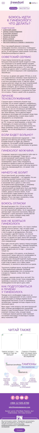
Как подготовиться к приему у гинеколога (18, 42)
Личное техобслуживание (12, 31)
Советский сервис (9, 30)
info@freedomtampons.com (19, 407)
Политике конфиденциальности (13, 424)
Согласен (19, 430)
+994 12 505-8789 (19, 403)
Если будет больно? (10, 33)
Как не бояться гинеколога (13, 40)
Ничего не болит (9, 37)
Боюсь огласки (8, 39)
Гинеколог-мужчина (10, 35)
